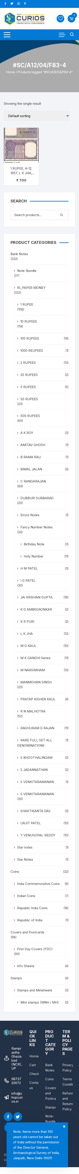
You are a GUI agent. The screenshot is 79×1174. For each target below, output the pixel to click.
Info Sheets (25, 966)
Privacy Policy (68, 1067)
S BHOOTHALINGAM (36, 757)
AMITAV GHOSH (32, 445)
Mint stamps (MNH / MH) (39, 1002)
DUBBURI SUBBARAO (37, 498)
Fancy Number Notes (36, 527)
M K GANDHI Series (35, 658)
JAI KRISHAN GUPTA (36, 597)
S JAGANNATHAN (34, 770)
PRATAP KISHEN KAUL (38, 699)
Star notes (24, 847)
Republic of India (29, 920)
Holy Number (33, 556)
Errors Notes (30, 515)
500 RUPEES (30, 416)
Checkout (36, 1074)
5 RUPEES (28, 387)
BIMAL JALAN (31, 469)
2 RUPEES (28, 363)
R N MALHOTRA (32, 711)
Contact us (35, 1085)
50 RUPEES (29, 399)
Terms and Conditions (70, 1081)
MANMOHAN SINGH (36, 682)
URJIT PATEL (30, 823)
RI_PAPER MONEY (31, 288)
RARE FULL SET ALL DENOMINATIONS (34, 743)
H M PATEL (29, 568)
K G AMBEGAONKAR (36, 609)
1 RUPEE (26, 304)
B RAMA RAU (30, 457)
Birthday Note (34, 544)
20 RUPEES (29, 375)
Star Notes (25, 859)
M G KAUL (28, 646)
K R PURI (27, 621)
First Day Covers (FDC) (35, 949)
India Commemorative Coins (38, 884)
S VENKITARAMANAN (37, 782)
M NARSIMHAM (32, 670)
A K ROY (26, 433)
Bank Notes (19, 254)
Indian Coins (26, 896)
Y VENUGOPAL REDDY (37, 835)
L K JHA (26, 634)
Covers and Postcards (27, 932)
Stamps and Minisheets (34, 990)
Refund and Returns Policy (68, 1101)
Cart (32, 1065)
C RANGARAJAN (33, 481)
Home (10, 72)
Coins (15, 871)
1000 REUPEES (31, 350)
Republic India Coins (32, 908)
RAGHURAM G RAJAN (37, 728)
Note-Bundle (26, 271)
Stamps (16, 978)
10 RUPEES (28, 321)
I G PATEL (28, 580)
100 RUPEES (29, 338)
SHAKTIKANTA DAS (35, 811)
